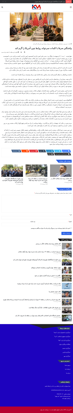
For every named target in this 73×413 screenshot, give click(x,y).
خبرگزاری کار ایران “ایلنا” (64, 340)
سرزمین (65, 44)
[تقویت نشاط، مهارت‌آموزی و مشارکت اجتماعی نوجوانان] (67, 270)
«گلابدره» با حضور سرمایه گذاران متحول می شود (48, 275)
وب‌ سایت (32, 221)
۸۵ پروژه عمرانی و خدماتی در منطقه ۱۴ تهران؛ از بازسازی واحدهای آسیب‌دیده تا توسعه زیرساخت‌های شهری (32, 299)
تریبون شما (67, 365)
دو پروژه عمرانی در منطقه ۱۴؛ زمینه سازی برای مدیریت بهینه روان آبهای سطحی (37, 180)
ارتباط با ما (67, 369)
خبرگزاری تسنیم (66, 348)
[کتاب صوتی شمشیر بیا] (67, 294)
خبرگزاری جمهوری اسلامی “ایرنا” (62, 336)
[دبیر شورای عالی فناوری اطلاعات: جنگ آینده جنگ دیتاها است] (67, 310)
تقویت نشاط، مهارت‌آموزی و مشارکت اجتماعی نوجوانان (46, 267)
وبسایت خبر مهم (44, 409)
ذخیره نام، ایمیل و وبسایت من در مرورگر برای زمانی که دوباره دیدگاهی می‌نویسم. (50, 228)
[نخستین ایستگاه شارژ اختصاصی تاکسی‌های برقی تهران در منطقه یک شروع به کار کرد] (67, 318)
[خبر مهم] (36, 7)
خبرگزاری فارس (66, 352)
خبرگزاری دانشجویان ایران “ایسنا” (62, 332)
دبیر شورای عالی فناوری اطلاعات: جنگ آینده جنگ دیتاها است (45, 307)
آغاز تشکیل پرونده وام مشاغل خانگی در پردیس (48, 243)
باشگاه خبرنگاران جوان (64, 344)
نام (70, 214)
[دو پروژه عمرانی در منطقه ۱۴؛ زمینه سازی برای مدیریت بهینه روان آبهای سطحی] (36, 170)
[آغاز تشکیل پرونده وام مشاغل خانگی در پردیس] (61, 170)
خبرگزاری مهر (67, 356)
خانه (69, 44)
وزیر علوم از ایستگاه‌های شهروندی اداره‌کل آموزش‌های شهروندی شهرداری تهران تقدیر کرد (43, 1)
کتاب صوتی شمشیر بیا (55, 291)
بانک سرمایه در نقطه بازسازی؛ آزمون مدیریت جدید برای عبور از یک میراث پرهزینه (39, 283)
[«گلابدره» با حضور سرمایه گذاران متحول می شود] (67, 278)
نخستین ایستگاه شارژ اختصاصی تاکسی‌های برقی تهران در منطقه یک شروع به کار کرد (38, 315)
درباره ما (68, 373)
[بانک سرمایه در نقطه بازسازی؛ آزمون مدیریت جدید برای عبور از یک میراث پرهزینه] (67, 286)
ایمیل (70, 221)
